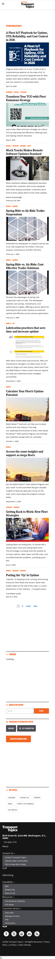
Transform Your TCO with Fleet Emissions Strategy (26, 98)
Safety (29, 146)
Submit (41, 711)
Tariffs (37, 797)
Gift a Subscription (28, 728)
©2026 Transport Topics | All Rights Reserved (22, 942)
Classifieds (7, 882)
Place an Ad (10, 893)
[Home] (27, 5)
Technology (24, 92)
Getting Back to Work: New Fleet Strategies (27, 513)
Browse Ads (10, 889)
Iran (10, 803)
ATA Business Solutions (15, 901)
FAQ (6, 919)
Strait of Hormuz (25, 803)
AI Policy (12, 945)
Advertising (7, 875)
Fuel (14, 323)
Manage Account (12, 916)
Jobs (7, 886)
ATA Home (9, 904)
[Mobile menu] (3, 4)
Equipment (23, 146)
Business (16, 92)
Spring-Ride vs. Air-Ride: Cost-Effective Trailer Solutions (25, 266)
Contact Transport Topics (15, 857)
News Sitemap (25, 945)
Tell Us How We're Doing (15, 864)
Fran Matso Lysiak (13, 593)
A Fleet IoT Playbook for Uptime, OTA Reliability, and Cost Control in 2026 (27, 36)
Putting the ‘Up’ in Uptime (22, 575)
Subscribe (11, 728)
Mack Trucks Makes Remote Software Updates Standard (24, 152)
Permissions (10, 923)
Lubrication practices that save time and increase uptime (26, 329)
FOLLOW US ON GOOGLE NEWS (18, 739)
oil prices (12, 810)
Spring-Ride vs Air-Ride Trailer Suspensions (25, 212)
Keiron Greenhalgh (14, 197)
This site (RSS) (37, 933)
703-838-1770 (10, 842)
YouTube (21, 933)
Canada (11, 797)
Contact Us (8, 853)
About (5, 846)
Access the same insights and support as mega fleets (24, 453)
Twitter (13, 933)
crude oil (24, 797)
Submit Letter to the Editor (16, 861)
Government (9, 92)
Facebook (6, 933)
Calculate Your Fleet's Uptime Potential (25, 393)
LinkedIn (29, 933)
